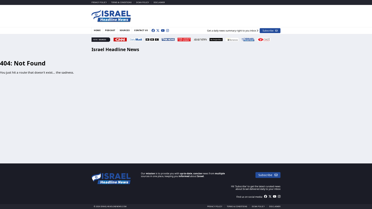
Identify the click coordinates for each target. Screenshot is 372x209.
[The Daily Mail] (136, 39)
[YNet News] (264, 39)
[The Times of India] (184, 39)
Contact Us (141, 30)
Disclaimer (159, 2)
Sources (125, 30)
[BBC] (152, 39)
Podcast (110, 30)
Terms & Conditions (121, 2)
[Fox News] (168, 39)
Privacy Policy (99, 2)
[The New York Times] (216, 39)
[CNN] (120, 39)
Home (97, 30)
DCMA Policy (142, 2)
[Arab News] (200, 39)
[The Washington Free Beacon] (232, 39)
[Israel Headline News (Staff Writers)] (248, 39)
